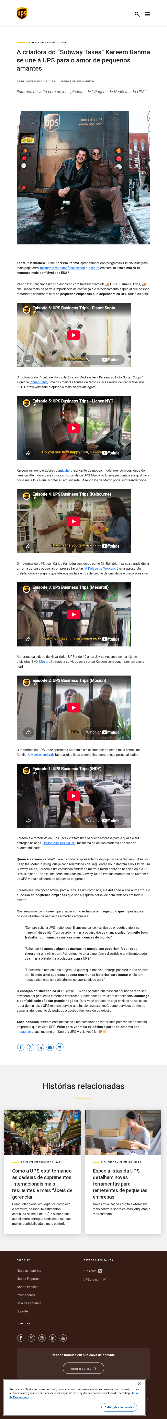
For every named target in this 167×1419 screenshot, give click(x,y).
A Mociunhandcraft (41, 755)
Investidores (26, 1295)
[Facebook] (21, 1340)
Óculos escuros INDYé (59, 843)
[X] (31, 1340)
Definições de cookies (119, 1407)
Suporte (22, 1311)
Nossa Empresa (28, 1279)
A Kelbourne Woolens (100, 568)
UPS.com (93, 1271)
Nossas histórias (29, 1271)
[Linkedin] (52, 1340)
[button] (139, 13)
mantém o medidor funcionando (62, 268)
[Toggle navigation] (147, 13)
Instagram (24, 1032)
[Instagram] (42, 1340)
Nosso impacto (27, 1287)
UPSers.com (95, 1280)
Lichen (66, 470)
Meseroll (45, 662)
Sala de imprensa (29, 1303)
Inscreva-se (81, 1369)
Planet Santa (38, 382)
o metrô (93, 268)
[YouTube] (63, 1340)
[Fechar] (139, 1383)
